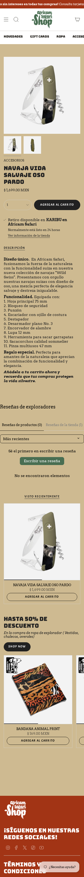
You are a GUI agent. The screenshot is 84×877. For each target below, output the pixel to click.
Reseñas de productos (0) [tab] (22, 425)
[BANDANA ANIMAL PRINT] (38, 689)
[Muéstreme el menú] (6, 19)
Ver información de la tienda (29, 235)
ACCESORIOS (14, 160)
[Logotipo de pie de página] (15, 810)
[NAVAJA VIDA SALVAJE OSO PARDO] (42, 542)
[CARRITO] (77, 19)
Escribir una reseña (42, 461)
